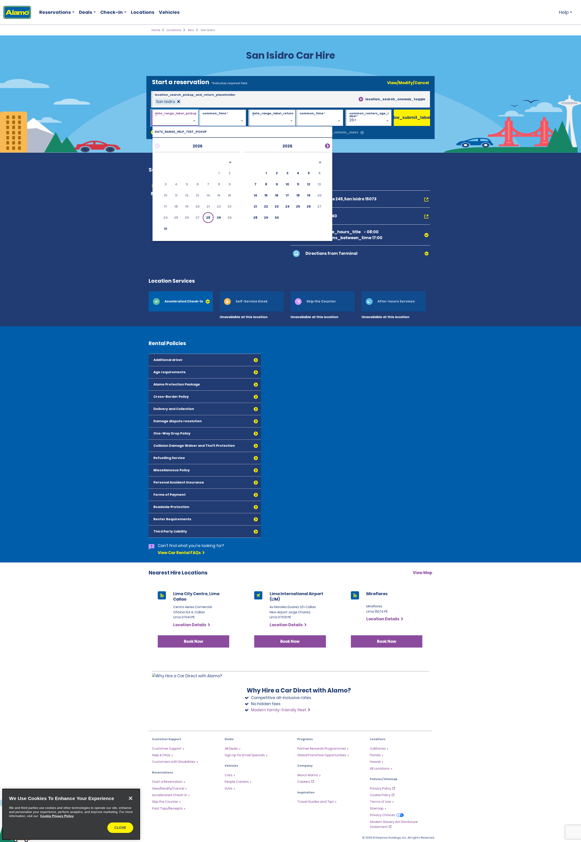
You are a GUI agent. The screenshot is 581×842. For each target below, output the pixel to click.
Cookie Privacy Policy (57, 816)
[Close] (130, 798)
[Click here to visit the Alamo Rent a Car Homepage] (15, 12)
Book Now (193, 641)
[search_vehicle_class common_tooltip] (362, 132)
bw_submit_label (412, 117)
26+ (353, 120)
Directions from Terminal (331, 253)
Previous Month (163, 145)
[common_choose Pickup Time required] (222, 118)
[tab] (181, 301)
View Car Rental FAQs (179, 552)
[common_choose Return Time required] (319, 118)
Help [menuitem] (564, 12)
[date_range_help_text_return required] (272, 118)
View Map (422, 572)
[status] (168, 102)
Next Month (322, 145)
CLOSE (120, 828)
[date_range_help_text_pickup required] (174, 118)
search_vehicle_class (338, 132)
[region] (71, 814)
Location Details (189, 625)
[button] (208, 217)
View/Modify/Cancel (408, 83)
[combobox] (290, 99)
